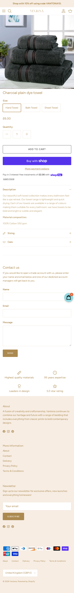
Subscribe (13, 516)
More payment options (37, 168)
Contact (7, 455)
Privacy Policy (10, 465)
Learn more (8, 179)
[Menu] (4, 11)
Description (9, 189)
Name (6, 289)
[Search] (11, 11)
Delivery (7, 460)
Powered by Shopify (26, 581)
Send (10, 353)
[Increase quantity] (27, 134)
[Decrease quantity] (7, 134)
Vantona (13, 581)
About (6, 450)
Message (8, 322)
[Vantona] (37, 11)
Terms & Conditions (13, 471)
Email (6, 305)
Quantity (8, 126)
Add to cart (37, 149)
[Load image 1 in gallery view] (37, 52)
